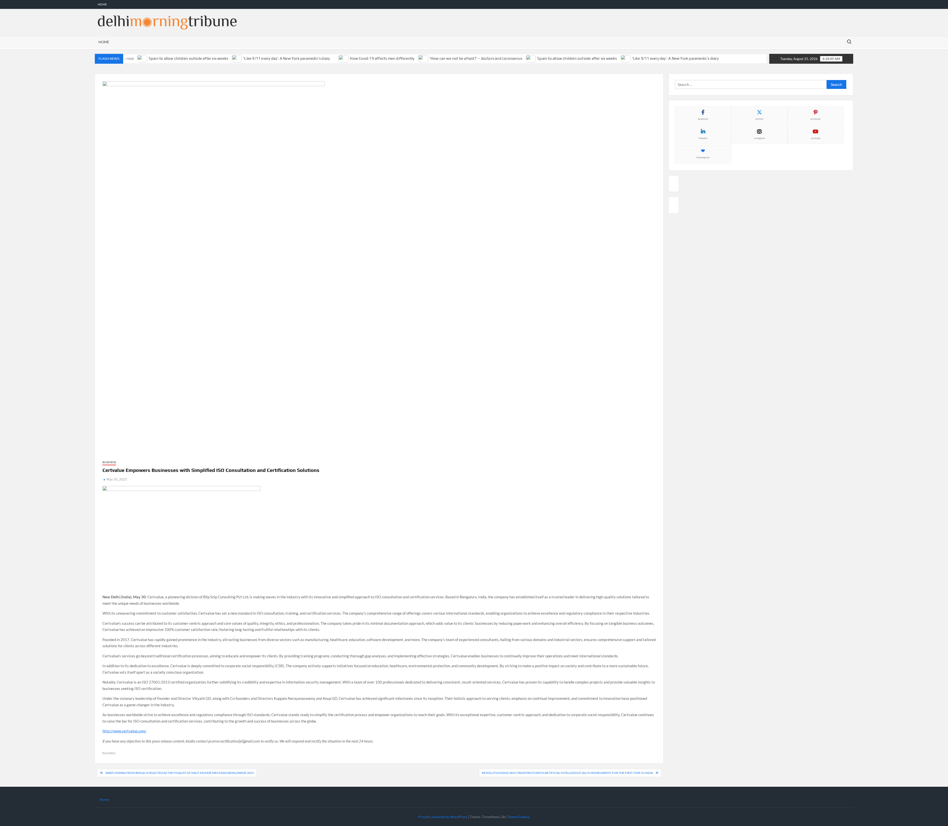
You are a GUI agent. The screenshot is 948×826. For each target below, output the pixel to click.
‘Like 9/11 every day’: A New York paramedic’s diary (273, 58)
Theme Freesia (518, 817)
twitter (759, 118)
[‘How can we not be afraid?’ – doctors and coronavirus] (410, 58)
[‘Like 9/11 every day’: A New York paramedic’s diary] (223, 58)
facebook (703, 118)
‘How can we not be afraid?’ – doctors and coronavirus (462, 58)
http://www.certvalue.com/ (124, 731)
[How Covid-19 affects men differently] (330, 58)
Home (102, 4)
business (109, 753)
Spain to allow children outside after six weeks (175, 58)
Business (109, 462)
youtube (815, 138)
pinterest (815, 118)
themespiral (703, 157)
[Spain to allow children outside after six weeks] (517, 58)
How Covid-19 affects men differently (368, 58)
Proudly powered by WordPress (442, 817)
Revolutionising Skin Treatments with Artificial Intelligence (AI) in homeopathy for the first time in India (567, 773)
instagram (759, 138)
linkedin (703, 138)
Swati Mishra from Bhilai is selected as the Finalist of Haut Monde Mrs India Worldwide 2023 (179, 773)
